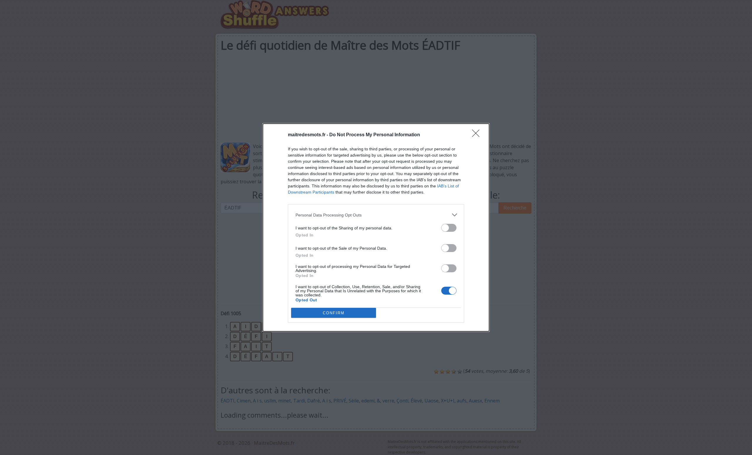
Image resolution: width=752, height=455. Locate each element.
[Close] (477, 135)
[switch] (448, 228)
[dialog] (376, 227)
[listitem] (376, 215)
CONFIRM (334, 313)
